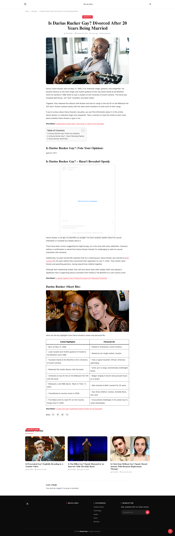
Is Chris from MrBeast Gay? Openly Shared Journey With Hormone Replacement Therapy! (129, 466)
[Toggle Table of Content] (82, 130)
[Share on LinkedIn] (62, 415)
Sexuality (34, 11)
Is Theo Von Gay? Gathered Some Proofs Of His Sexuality (78, 409)
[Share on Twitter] (53, 415)
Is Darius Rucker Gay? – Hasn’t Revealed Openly (66, 136)
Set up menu (88, 4)
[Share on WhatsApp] (67, 415)
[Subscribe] (147, 512)
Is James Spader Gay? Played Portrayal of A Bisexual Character (81, 278)
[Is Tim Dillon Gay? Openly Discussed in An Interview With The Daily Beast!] (87, 448)
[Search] (150, 4)
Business (96, 521)
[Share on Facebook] (58, 415)
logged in (59, 488)
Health (96, 514)
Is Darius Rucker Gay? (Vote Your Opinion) (64, 133)
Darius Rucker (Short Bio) (58, 139)
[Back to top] (170, 531)
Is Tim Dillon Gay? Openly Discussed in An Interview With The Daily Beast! (86, 465)
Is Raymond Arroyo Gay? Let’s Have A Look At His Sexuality (79, 124)
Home (27, 11)
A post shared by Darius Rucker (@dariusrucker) (87, 233)
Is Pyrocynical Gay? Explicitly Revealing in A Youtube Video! (44, 465)
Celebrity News (33, 429)
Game (96, 518)
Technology (97, 510)
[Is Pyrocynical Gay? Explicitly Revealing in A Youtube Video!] (45, 448)
